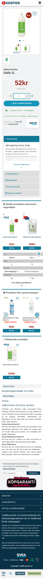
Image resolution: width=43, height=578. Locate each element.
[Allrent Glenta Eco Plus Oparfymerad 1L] (31, 307)
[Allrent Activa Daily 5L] (11, 354)
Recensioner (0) (13, 187)
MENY (3, 575)
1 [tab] (20, 41)
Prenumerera (33, 473)
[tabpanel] (21, 24)
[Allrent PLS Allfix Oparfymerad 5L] (32, 226)
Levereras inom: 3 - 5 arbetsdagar (22, 110)
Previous (6, 314)
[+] (32, 96)
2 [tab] (23, 41)
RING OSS (20, 573)
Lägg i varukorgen (21, 103)
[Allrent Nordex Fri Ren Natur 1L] (11, 307)
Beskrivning (12, 139)
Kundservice (21, 502)
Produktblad (12, 180)
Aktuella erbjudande (21, 508)
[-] (11, 96)
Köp (12, 248)
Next (37, 314)
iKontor (21, 496)
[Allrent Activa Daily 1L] (21, 24)
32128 (17, 122)
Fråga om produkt (14, 193)
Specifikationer (13, 174)
